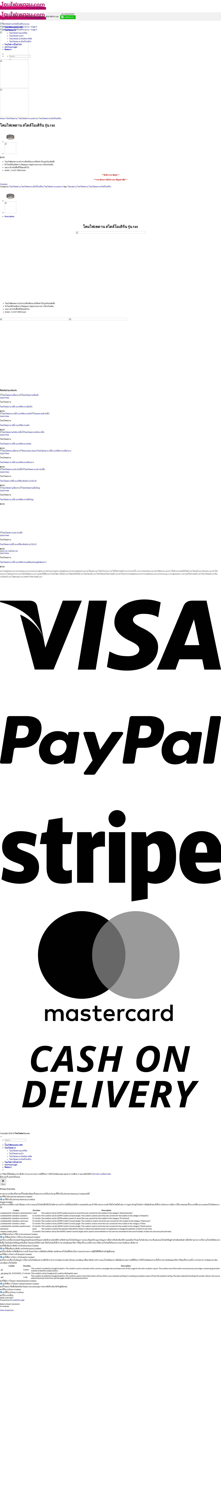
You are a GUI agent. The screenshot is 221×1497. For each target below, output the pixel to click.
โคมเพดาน (72, 186)
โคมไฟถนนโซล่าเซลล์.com (107, 574)
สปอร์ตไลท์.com (185, 571)
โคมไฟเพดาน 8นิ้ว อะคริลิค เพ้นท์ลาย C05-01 (18, 544)
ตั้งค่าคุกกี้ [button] (4, 1177)
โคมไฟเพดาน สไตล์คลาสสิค (20, 1156)
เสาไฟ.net (123, 574)
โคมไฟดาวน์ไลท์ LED (13, 1162)
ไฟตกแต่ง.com (18, 577)
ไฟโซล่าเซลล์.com (120, 571)
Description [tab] (9, 216)
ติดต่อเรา (8, 1167)
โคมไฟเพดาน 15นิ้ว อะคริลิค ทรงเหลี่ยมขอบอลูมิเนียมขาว (23, 562)
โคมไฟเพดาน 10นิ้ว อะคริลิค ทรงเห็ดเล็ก (16, 406)
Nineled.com (207, 571)
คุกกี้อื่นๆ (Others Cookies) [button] (10, 1289)
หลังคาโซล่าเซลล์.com (33, 577)
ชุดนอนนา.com (178, 574)
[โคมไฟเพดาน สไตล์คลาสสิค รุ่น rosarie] (10, 153)
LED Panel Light (11, 1165)
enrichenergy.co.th (164, 574)
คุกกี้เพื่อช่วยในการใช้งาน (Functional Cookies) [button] (19, 1234)
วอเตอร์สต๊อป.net (44, 574)
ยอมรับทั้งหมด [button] (14, 1177)
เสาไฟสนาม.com (161, 571)
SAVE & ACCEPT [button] (6, 1298)
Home (2, 118)
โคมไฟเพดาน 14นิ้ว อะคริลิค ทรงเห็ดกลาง (17, 462)
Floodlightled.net (134, 574)
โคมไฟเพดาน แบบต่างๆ (28, 118)
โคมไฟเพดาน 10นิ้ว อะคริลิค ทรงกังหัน (16, 444)
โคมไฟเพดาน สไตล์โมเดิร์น (50, 118)
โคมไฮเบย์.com (90, 574)
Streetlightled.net (148, 574)
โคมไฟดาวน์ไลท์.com (60, 574)
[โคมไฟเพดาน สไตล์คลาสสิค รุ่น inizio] (10, 141)
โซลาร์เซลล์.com (208, 574)
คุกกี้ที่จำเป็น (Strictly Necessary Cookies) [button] (16, 1196)
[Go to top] (1, 1136)
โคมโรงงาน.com (105, 571)
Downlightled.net (78, 571)
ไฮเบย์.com (197, 571)
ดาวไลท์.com (174, 571)
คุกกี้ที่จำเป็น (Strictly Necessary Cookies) (19, 1199)
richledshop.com (147, 571)
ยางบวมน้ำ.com (134, 571)
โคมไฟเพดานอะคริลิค (18, 1150)
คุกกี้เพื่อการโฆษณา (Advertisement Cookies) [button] (18, 1281)
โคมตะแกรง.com (14, 574)
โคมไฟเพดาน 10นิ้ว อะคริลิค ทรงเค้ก (15, 425)
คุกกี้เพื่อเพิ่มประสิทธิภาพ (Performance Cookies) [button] (19, 1245)
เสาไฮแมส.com (92, 571)
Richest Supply (52, 571)
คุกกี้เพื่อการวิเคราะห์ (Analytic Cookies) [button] (16, 1254)
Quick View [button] (4, 397)
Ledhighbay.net (64, 571)
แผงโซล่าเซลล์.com (193, 574)
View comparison (7, 1310)
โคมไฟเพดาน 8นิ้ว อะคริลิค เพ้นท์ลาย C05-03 (18, 481)
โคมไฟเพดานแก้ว (16, 1153)
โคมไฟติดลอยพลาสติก (14, 1145)
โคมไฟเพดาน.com (29, 574)
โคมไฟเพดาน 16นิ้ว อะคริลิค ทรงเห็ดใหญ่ (16, 499)
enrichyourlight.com (37, 571)
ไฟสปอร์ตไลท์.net (76, 574)
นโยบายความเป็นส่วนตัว (101, 1174)
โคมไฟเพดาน (11, 118)
